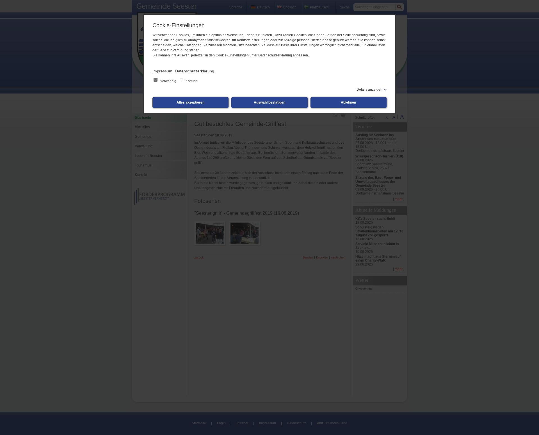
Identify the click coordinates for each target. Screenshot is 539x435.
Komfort (191, 81)
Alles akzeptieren (190, 102)
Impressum (162, 71)
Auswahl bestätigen (269, 102)
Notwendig (168, 81)
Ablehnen (348, 102)
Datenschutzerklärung (194, 71)
